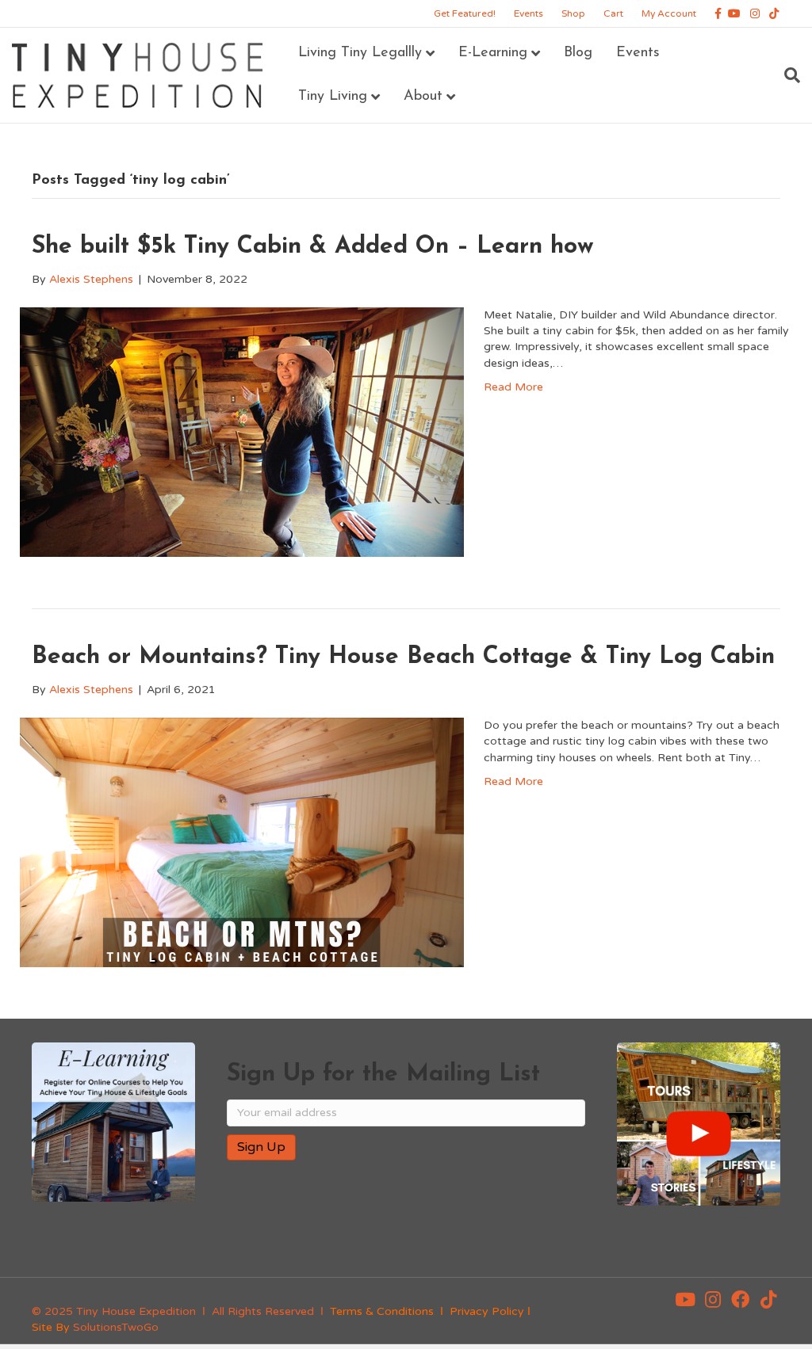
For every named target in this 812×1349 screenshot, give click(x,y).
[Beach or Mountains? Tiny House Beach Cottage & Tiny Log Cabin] (242, 841)
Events (528, 13)
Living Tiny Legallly (360, 53)
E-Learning (492, 53)
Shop (573, 13)
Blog (578, 53)
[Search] (786, 75)
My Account (669, 13)
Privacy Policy (487, 1311)
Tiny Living (332, 97)
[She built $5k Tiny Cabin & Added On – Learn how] (242, 431)
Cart (613, 13)
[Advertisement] (412, 1224)
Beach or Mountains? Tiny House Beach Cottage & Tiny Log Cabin (403, 657)
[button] (685, 1300)
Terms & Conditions (382, 1311)
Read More (513, 387)
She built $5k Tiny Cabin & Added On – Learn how (313, 246)
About (423, 97)
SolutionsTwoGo (116, 1327)
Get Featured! (465, 13)
